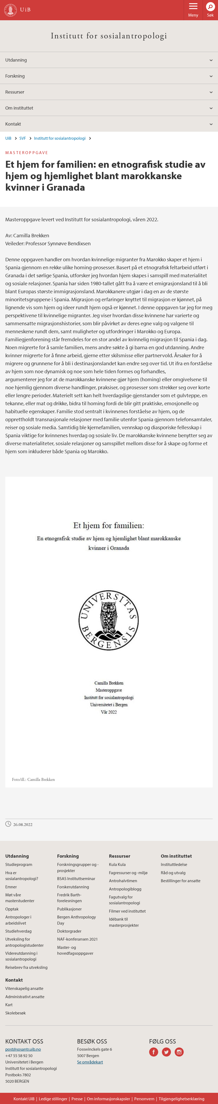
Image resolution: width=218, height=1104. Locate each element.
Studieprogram (18, 864)
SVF (22, 138)
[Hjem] (10, 10)
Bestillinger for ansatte (180, 880)
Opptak (12, 909)
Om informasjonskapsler (108, 1098)
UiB (8, 138)
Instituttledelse (174, 864)
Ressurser (14, 92)
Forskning (15, 76)
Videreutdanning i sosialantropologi (21, 956)
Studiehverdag (18, 931)
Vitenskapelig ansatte (24, 988)
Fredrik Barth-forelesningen (69, 897)
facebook (155, 1052)
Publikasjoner (69, 909)
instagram (181, 1052)
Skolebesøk (15, 1012)
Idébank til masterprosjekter (124, 922)
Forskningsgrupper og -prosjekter (78, 867)
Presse (77, 1098)
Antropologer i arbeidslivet (18, 919)
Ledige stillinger (53, 1098)
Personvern (144, 1098)
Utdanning (16, 60)
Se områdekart (90, 1062)
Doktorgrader (69, 931)
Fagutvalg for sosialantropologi (124, 899)
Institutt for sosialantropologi (109, 36)
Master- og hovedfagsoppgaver (75, 950)
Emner (11, 886)
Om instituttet (19, 108)
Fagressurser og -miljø (128, 872)
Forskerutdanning (73, 886)
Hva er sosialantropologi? (21, 875)
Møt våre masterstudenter (19, 897)
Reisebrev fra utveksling (26, 967)
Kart (8, 1004)
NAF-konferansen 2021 (77, 939)
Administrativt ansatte (24, 996)
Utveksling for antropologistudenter (24, 942)
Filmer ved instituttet (127, 911)
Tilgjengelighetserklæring (181, 1098)
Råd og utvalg (173, 872)
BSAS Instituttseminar (76, 878)
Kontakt (13, 124)
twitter (168, 1052)
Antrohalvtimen (123, 880)
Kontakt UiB (24, 1098)
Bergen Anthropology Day (76, 919)
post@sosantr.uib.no (23, 1049)
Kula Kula (117, 864)
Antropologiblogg (125, 889)
